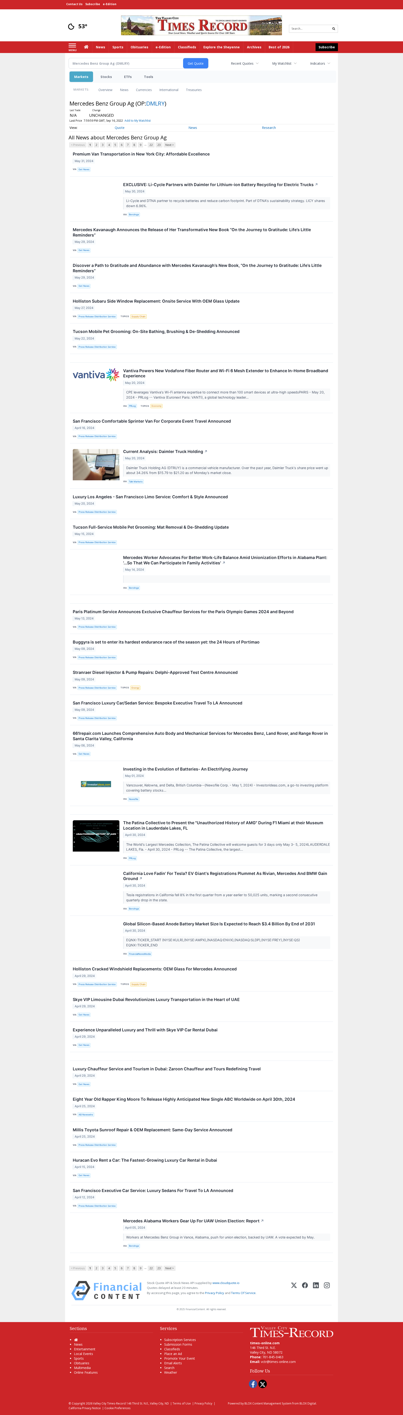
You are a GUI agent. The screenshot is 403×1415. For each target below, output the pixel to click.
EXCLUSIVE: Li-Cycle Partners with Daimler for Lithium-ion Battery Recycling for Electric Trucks (220, 184)
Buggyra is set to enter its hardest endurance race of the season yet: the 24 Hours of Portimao (166, 642)
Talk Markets (135, 481)
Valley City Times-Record (109, 1403)
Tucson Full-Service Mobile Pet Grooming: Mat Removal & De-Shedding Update (151, 527)
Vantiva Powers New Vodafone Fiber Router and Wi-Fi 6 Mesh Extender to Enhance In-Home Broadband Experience (225, 373)
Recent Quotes (242, 63)
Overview (105, 90)
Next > (169, 145)
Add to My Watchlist (138, 121)
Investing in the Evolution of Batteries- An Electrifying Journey (185, 769)
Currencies (144, 90)
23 (159, 145)
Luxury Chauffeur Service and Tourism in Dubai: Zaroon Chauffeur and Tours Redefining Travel (167, 1068)
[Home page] (201, 25)
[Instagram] (327, 1291)
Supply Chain (139, 316)
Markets (81, 76)
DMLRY (155, 103)
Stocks (106, 76)
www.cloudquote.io (226, 1283)
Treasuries (194, 90)
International (168, 90)
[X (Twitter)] (294, 1291)
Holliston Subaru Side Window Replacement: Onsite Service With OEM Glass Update (156, 301)
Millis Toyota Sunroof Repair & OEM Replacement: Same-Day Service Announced (152, 1129)
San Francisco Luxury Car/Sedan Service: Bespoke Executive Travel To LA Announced (157, 702)
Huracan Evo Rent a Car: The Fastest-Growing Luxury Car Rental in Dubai (145, 1160)
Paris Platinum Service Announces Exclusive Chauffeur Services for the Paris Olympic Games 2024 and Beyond (183, 611)
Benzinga (134, 214)
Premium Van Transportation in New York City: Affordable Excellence (141, 154)
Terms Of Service (243, 1293)
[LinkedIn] (316, 1291)
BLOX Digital (307, 1403)
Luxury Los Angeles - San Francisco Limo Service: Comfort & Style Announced (150, 496)
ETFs (128, 76)
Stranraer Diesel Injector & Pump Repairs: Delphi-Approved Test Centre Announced (155, 672)
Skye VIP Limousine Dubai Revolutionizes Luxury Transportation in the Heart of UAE (156, 999)
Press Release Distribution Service (97, 316)
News (124, 90)
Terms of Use (182, 1403)
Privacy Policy (214, 1293)
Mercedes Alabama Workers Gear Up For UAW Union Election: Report (193, 1220)
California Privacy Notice (85, 1408)
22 (151, 145)
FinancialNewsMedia (140, 954)
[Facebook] (305, 1291)
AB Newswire (86, 1114)
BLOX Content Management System (268, 1403)
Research (269, 127)
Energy (135, 687)
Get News (84, 169)
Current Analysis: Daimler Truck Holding (165, 451)
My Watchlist (282, 63)
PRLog (132, 406)
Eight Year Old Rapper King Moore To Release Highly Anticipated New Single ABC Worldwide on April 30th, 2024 (184, 1099)
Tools (148, 76)
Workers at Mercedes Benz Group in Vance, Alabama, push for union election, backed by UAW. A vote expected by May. (221, 1237)
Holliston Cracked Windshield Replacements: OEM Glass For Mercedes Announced (155, 968)
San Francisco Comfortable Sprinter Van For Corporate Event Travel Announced (152, 421)
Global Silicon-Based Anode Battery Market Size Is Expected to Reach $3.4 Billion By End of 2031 (219, 923)
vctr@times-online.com (278, 1361)
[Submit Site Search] (334, 28)
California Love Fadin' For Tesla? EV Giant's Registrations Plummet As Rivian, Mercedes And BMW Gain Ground (225, 876)
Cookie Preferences (117, 1408)
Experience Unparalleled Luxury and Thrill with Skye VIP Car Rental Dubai (145, 1029)
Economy (156, 406)
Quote (120, 127)
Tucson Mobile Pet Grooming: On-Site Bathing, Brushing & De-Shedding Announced (156, 331)
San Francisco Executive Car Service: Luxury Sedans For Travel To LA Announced (153, 1190)
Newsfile (133, 799)
